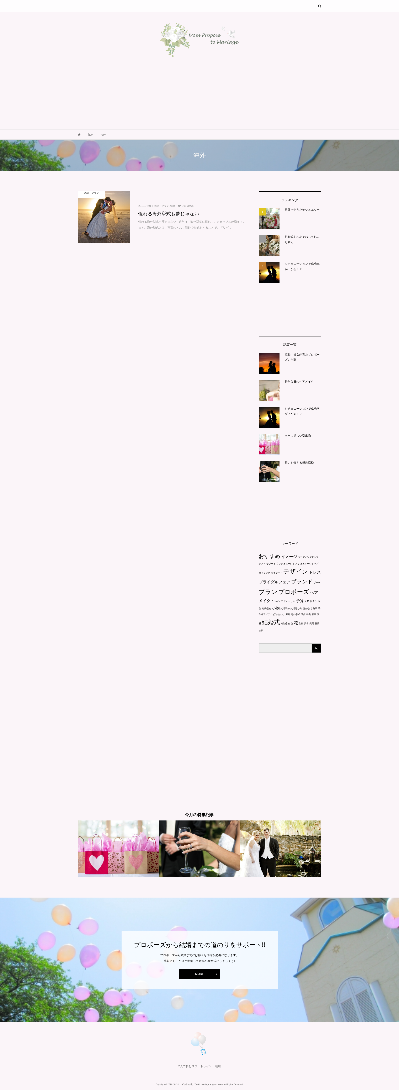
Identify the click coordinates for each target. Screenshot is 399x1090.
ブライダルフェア (274, 582)
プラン (268, 591)
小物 (276, 608)
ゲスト (262, 563)
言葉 (301, 623)
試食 (306, 623)
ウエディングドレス (308, 557)
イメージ (289, 556)
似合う (313, 601)
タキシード (276, 572)
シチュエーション (288, 563)
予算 (300, 601)
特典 (308, 614)
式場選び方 (296, 608)
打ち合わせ (279, 614)
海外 (288, 614)
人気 (307, 601)
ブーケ (317, 582)
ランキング (277, 601)
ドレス (315, 572)
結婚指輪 (285, 623)
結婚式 (271, 622)
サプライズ (272, 563)
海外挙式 (295, 614)
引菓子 (313, 608)
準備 (303, 614)
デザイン (295, 571)
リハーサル (289, 601)
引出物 (306, 608)
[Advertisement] (199, 98)
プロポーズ (293, 591)
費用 (311, 623)
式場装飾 (285, 608)
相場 (314, 614)
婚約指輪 (266, 608)
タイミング (264, 572)
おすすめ (269, 556)
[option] (118, 848)
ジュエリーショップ (308, 563)
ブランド (302, 581)
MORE (199, 973)
